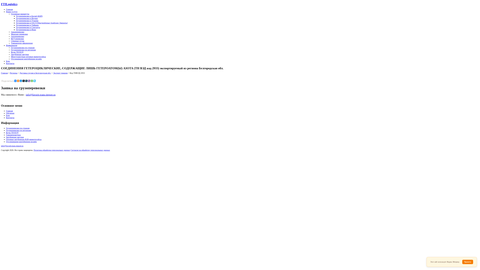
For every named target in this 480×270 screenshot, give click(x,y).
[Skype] (35, 81)
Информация (11, 45)
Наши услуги (11, 12)
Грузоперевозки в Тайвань (27, 25)
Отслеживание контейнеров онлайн (26, 59)
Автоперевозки (17, 36)
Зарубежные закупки (20, 54)
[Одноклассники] (18, 81)
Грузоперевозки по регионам (23, 50)
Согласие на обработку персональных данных (90, 150)
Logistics (9, 4)
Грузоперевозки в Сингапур (28, 27)
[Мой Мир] (21, 81)
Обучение (10, 113)
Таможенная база (13, 135)
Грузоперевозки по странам (22, 48)
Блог (8, 61)
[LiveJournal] (26, 81)
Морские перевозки (19, 34)
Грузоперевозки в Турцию (27, 21)
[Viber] (29, 81)
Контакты (10, 63)
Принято (467, 262)
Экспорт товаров (60, 73)
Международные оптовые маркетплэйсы (28, 57)
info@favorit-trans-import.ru (41, 94)
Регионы (13, 73)
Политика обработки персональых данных (52, 150)
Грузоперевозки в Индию (27, 18)
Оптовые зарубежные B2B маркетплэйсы (24, 139)
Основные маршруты (20, 14)
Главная (9, 9)
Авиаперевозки (17, 32)
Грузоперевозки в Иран (26, 30)
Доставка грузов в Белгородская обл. (35, 73)
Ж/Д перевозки (17, 39)
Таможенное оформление (22, 43)
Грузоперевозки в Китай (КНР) (29, 16)
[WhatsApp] (32, 81)
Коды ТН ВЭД (17, 52)
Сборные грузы (17, 41)
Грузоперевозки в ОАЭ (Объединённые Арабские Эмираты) (42, 23)
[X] (23, 81)
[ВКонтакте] (15, 81)
